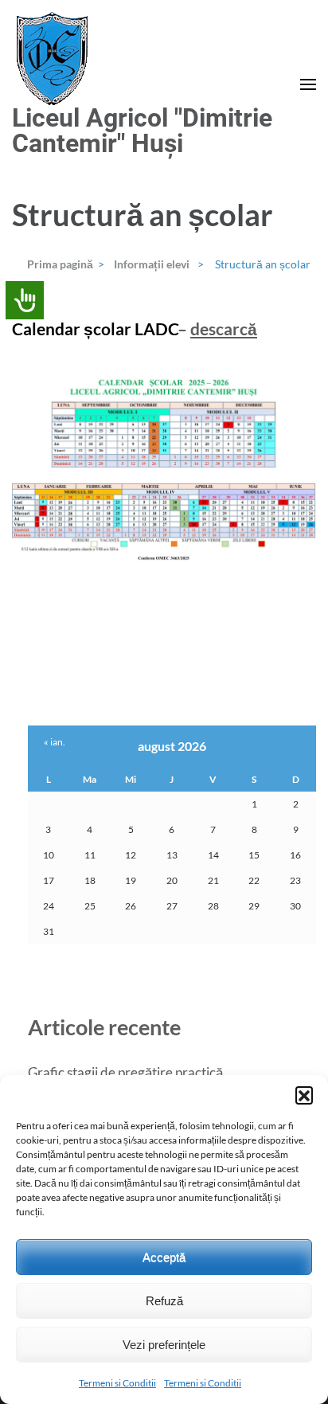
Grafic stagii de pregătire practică (125, 1072)
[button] (304, 1095)
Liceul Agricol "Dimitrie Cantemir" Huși (142, 130)
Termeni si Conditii (117, 1383)
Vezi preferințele (164, 1344)
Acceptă (164, 1257)
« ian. (54, 742)
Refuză (164, 1301)
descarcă (223, 328)
